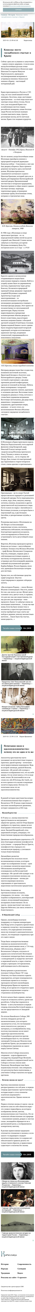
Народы (4, 1268)
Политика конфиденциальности (11, 1290)
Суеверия (22, 1268)
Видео (20, 1273)
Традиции (5, 1273)
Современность (24, 1264)
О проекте (22, 1277)
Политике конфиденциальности (20, 6)
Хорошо (18, 9)
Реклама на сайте (9, 1277)
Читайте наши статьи (17, 628)
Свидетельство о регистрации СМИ (12, 1286)
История (5, 1264)
